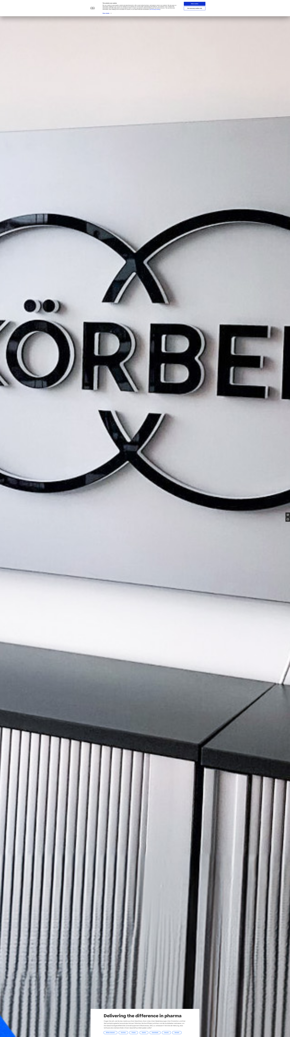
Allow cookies (194, 3)
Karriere (123, 1032)
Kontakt (177, 1032)
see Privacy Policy (155, 9)
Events (144, 1032)
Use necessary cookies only (194, 8)
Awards (166, 1032)
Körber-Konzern (110, 1032)
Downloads (155, 1032)
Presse (134, 1032)
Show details (106, 13)
